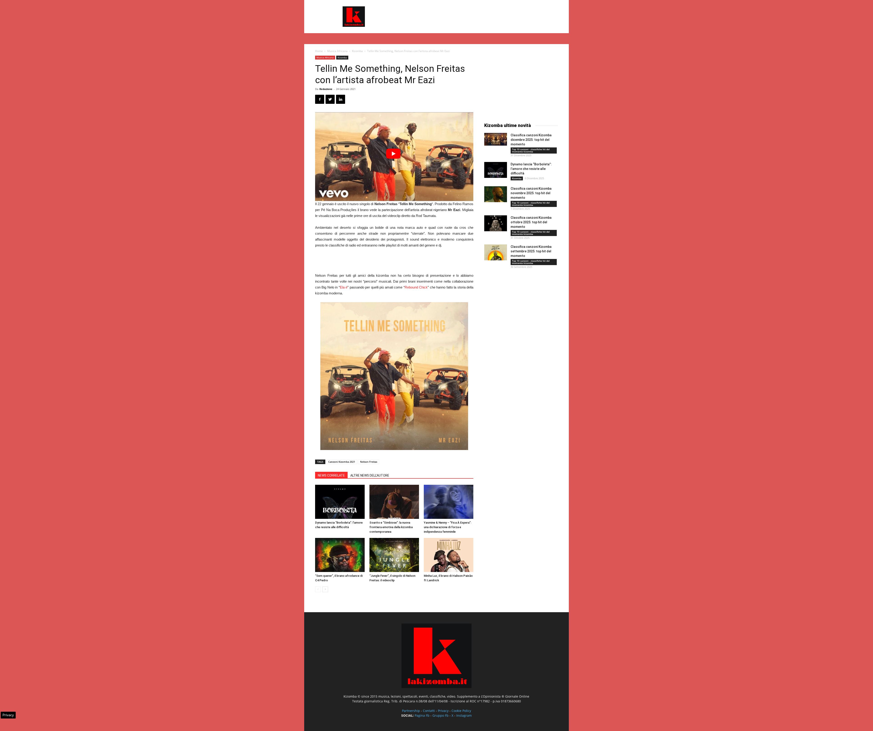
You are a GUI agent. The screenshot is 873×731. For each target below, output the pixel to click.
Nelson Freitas (368, 461)
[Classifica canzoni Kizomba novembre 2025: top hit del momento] (495, 194)
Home (319, 51)
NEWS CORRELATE (331, 475)
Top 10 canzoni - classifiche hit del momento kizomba (531, 150)
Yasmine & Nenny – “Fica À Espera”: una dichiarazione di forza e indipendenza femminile (447, 527)
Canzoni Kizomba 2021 (341, 461)
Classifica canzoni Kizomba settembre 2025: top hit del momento (531, 251)
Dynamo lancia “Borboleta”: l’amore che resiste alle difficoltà (531, 168)
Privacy (443, 711)
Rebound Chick (416, 287)
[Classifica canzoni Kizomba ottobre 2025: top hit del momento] (495, 223)
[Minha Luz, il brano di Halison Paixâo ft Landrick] (448, 555)
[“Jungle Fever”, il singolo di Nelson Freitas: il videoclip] (394, 555)
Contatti (429, 711)
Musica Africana (337, 51)
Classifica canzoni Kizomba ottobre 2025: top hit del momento (531, 222)
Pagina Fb (422, 715)
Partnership (411, 711)
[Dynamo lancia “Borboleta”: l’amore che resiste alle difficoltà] (340, 502)
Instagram (464, 715)
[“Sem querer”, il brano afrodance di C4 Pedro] (340, 555)
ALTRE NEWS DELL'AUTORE (369, 475)
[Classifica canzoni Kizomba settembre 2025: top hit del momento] (495, 252)
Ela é (343, 287)
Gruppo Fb (440, 715)
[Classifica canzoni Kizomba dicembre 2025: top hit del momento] (495, 139)
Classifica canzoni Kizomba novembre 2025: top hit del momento (531, 193)
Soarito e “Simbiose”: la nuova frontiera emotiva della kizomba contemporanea (391, 527)
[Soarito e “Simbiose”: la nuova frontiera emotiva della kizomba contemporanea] (394, 502)
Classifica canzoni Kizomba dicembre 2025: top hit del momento (531, 139)
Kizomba (357, 51)
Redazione (325, 89)
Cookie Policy (461, 711)
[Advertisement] (475, 16)
